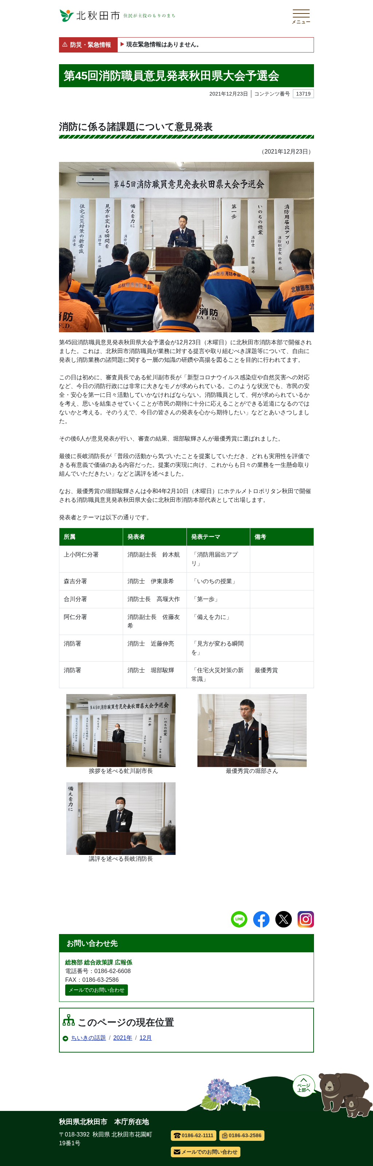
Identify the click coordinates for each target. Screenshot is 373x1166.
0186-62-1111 (197, 1135)
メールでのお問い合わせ (96, 990)
